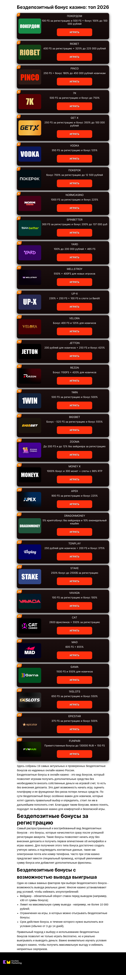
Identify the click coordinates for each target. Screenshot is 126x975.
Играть (74, 32)
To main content (9, 1)
